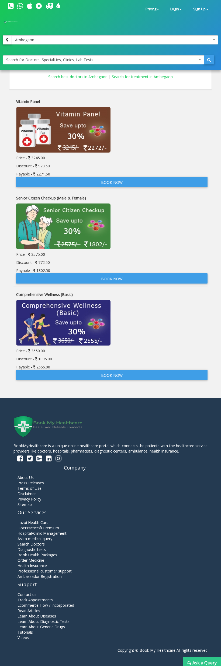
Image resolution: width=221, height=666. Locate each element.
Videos (23, 637)
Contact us (27, 594)
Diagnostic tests (32, 549)
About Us (26, 477)
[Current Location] (7, 39)
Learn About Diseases (37, 616)
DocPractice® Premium (38, 527)
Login (174, 9)
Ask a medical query (35, 538)
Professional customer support (45, 571)
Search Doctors (31, 544)
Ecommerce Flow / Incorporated (46, 605)
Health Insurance (32, 565)
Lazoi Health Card (33, 522)
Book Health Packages (37, 554)
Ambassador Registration (40, 576)
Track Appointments (35, 599)
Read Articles (29, 610)
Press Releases (31, 482)
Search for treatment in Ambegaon (142, 76)
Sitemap (25, 504)
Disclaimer (27, 493)
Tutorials (25, 632)
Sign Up (199, 9)
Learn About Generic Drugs (41, 626)
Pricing (151, 9)
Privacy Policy (29, 499)
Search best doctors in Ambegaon (78, 76)
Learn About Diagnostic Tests (44, 621)
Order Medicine (31, 560)
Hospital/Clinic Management (42, 533)
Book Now (112, 182)
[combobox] (115, 39)
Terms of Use (30, 488)
